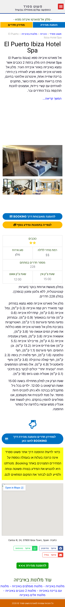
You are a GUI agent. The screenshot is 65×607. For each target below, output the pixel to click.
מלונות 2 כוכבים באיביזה (20, 590)
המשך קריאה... (52, 98)
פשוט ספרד (32, 6)
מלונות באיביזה (29, 33)
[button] (61, 6)
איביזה (43, 33)
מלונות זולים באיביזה (32, 595)
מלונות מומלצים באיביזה (27, 586)
